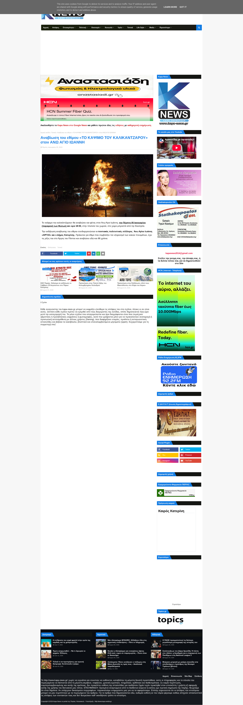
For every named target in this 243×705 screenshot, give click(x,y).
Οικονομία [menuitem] (95, 27)
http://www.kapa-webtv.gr (103, 701)
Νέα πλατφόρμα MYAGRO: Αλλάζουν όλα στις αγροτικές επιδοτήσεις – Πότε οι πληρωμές (127, 641)
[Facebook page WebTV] (190, 466)
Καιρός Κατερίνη (171, 511)
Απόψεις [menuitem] (55, 27)
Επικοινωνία (176, 676)
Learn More (170, 7)
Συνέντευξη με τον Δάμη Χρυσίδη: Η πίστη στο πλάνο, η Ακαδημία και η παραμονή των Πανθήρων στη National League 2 (182, 653)
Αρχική (166, 676)
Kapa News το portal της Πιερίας (64, 701)
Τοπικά (53, 133)
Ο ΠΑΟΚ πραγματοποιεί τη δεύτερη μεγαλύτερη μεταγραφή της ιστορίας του (180, 641)
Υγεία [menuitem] (120, 27)
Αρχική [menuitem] (45, 27)
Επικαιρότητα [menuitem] (68, 27)
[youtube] (190, 461)
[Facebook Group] (167, 466)
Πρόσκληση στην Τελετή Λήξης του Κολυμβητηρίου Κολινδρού (93, 284)
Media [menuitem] (151, 27)
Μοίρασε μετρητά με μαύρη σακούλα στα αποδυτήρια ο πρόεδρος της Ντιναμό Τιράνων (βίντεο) (180, 664)
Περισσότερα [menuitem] (165, 27)
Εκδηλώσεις (52, 247)
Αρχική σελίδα (45, 133)
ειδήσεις (119, 125)
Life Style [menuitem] (140, 27)
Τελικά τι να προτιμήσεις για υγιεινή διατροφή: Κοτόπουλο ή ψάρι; (68, 663)
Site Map (188, 676)
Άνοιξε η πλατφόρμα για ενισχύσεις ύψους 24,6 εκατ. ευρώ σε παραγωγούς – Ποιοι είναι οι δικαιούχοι (127, 653)
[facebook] (167, 449)
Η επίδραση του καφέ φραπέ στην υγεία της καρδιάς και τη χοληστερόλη (71, 641)
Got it (183, 7)
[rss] (167, 455)
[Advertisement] (121, 49)
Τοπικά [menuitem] (130, 27)
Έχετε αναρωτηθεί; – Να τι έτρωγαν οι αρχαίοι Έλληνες (69, 652)
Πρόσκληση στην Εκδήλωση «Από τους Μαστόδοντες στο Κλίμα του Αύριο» (133, 284)
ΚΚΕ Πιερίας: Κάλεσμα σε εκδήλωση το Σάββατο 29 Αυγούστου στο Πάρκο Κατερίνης (55, 285)
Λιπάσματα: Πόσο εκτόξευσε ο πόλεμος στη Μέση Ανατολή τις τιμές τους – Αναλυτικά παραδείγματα (127, 664)
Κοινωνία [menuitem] (108, 27)
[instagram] (167, 461)
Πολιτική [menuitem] (82, 27)
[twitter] (190, 449)
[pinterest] (190, 455)
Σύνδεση (198, 676)
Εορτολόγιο (176, 604)
